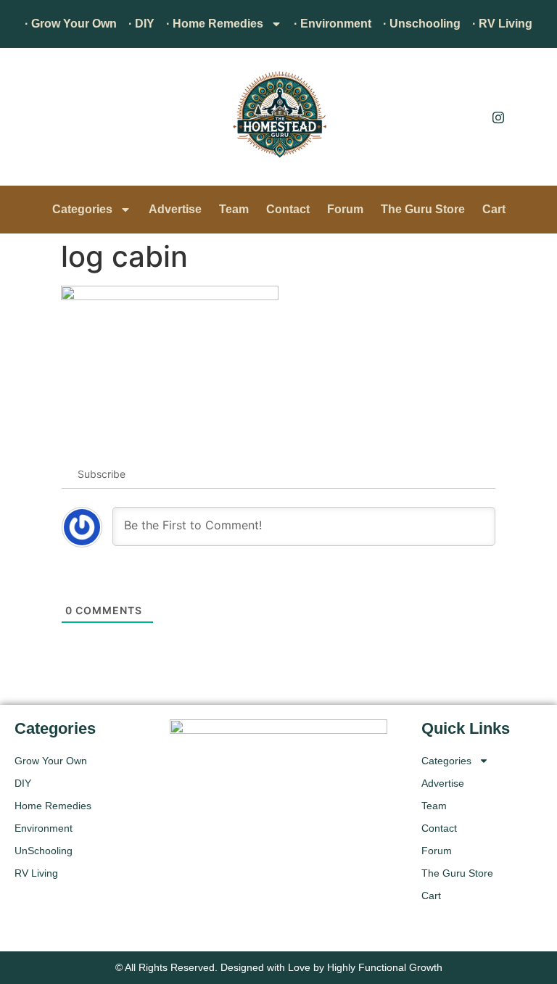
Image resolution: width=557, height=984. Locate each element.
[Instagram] (498, 117)
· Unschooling (422, 23)
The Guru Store (423, 209)
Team (234, 209)
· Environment (332, 23)
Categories (82, 209)
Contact (288, 209)
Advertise (175, 209)
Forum (345, 209)
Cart (494, 209)
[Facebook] (465, 117)
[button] (32, 120)
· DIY (141, 23)
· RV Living (502, 23)
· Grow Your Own (71, 23)
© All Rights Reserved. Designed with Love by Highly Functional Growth (278, 967)
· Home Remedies (214, 23)
